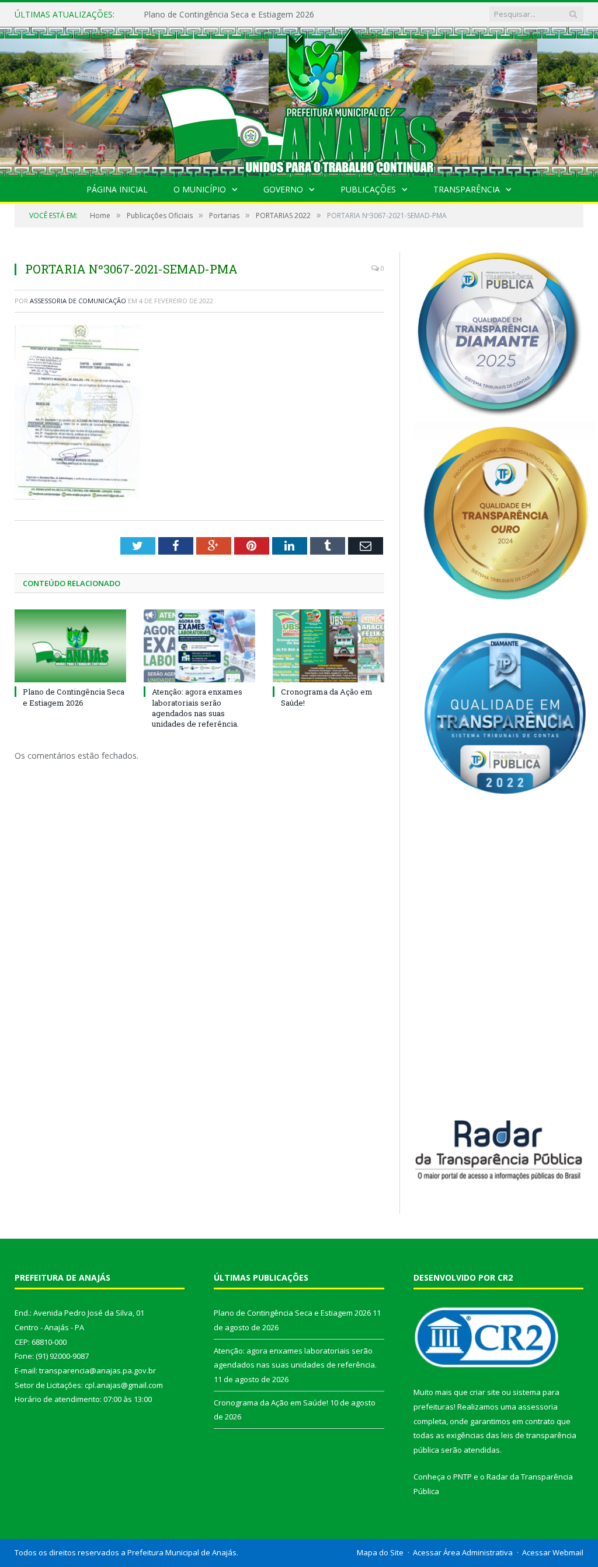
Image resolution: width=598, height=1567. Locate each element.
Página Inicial (117, 189)
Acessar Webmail (552, 1552)
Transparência (466, 189)
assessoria (538, 1406)
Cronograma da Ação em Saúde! (271, 1402)
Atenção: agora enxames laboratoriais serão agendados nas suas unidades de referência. (263, 14)
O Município (199, 189)
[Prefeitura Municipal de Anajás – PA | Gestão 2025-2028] (299, 99)
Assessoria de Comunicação (78, 300)
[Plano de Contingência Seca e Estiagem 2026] (70, 645)
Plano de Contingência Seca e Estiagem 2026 (73, 696)
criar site (485, 1392)
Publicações (368, 189)
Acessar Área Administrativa (463, 1552)
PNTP (462, 1476)
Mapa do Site (380, 1552)
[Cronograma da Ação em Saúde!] (328, 645)
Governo (283, 189)
